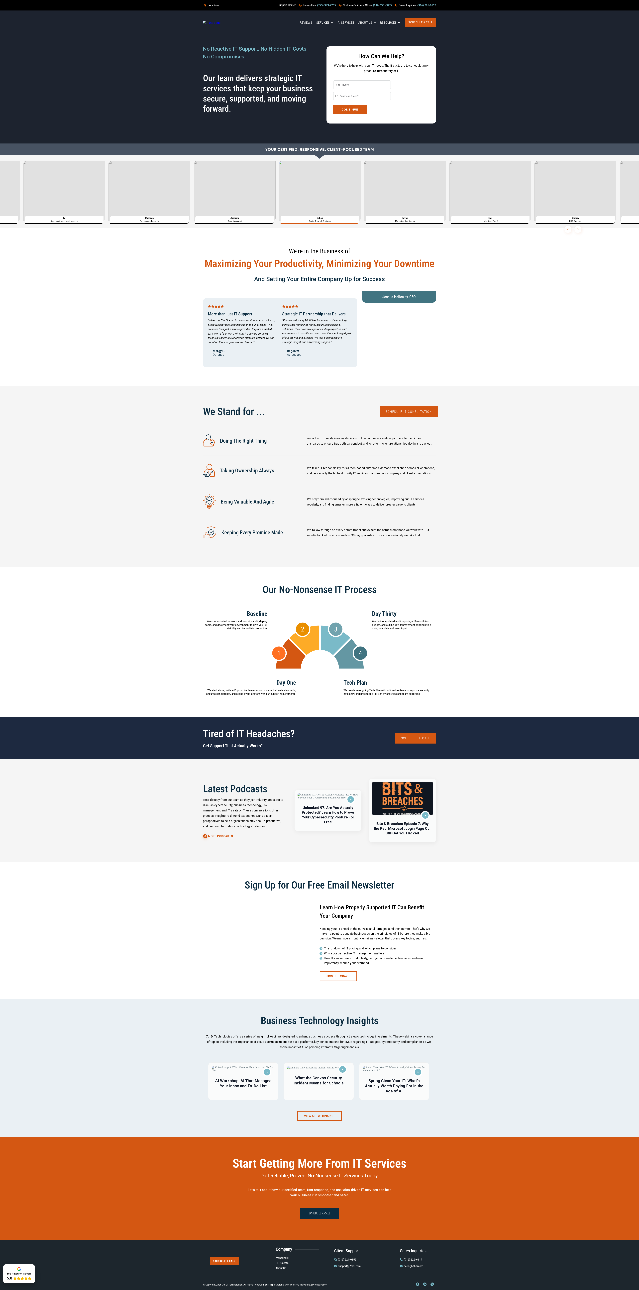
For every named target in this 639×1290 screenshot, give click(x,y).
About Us (281, 1268)
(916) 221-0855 (382, 5)
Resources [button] (388, 22)
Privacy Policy (319, 1284)
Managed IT (283, 1258)
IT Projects (282, 1263)
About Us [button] (365, 22)
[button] (328, 810)
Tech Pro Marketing (300, 1284)
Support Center (287, 5)
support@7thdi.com (349, 1266)
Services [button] (323, 22)
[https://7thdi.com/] (211, 22)
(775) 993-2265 (326, 5)
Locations (213, 5)
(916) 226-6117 (426, 5)
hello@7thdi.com (413, 1266)
